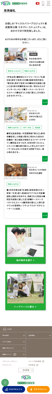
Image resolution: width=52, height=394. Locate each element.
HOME (9, 329)
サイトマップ (7, 365)
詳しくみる (45, 102)
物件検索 (6, 335)
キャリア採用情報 (35, 361)
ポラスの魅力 (7, 342)
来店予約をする (15, 389)
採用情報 (32, 365)
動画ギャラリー (7, 354)
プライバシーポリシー (10, 361)
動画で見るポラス (8, 348)
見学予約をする (40, 389)
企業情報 (32, 335)
